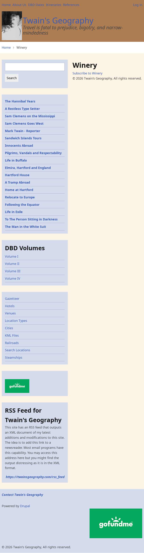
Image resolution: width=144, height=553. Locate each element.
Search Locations (17, 350)
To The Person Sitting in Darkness (31, 219)
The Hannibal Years (20, 101)
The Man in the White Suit (25, 226)
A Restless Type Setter (22, 109)
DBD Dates (36, 5)
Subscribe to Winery (87, 73)
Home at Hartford (19, 190)
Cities (9, 328)
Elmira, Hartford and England (28, 168)
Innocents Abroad (19, 145)
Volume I (11, 256)
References (71, 5)
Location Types (16, 320)
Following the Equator (22, 204)
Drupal (25, 506)
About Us (19, 5)
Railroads (12, 343)
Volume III (12, 271)
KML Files (12, 335)
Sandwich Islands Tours (23, 138)
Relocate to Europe (20, 197)
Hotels (10, 306)
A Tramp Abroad (17, 182)
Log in (137, 5)
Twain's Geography (58, 20)
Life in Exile (14, 212)
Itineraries (53, 5)
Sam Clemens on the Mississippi (30, 116)
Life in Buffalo (16, 160)
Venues (10, 313)
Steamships (13, 357)
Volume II (12, 264)
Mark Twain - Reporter (22, 131)
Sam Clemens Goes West (24, 123)
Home (6, 5)
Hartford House (17, 175)
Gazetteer (12, 298)
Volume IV (12, 278)
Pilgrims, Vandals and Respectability (33, 153)
